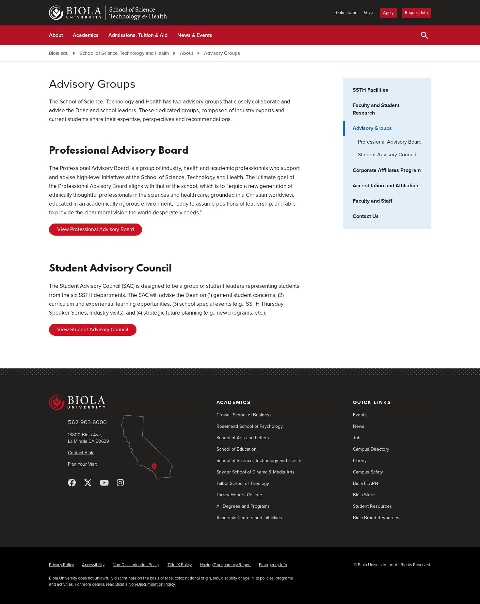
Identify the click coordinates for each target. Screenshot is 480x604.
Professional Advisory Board (390, 142)
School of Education (236, 449)
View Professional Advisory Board (95, 229)
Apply (388, 12)
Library (360, 460)
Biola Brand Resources (376, 517)
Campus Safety (368, 472)
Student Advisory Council (387, 154)
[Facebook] (72, 483)
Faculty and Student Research (376, 109)
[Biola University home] (123, 402)
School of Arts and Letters (242, 438)
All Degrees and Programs (243, 506)
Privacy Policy (61, 564)
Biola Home (346, 12)
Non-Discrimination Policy (136, 564)
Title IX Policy (180, 564)
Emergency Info (273, 564)
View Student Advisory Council (92, 329)
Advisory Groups (222, 53)
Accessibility (93, 564)
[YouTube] (104, 483)
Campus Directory (371, 449)
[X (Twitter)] (88, 483)
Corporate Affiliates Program (387, 170)
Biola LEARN (365, 483)
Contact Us (366, 216)
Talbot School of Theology (242, 483)
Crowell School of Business (244, 415)
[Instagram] (120, 483)
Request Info (416, 12)
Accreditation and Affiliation (385, 185)
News (358, 426)
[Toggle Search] (424, 35)
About (56, 35)
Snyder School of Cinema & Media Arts (255, 472)
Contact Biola (81, 453)
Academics (86, 35)
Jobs (358, 438)
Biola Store (364, 495)
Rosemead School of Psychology (249, 426)
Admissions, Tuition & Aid (138, 35)
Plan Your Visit (82, 464)
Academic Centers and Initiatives (249, 517)
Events (360, 415)
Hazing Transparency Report (225, 564)
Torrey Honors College (239, 495)
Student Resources (372, 506)
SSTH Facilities (370, 90)
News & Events (194, 35)
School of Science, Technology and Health (124, 53)
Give (368, 12)
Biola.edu (59, 53)
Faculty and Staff (372, 201)
